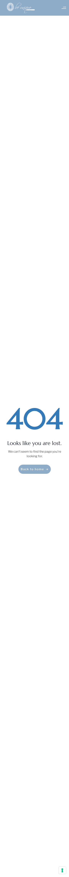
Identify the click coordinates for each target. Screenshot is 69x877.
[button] (63, 8)
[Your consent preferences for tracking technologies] (62, 870)
